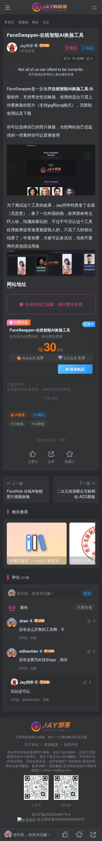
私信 (89, 48)
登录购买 (77, 369)
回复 (33, 637)
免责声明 (71, 744)
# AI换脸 (17, 423)
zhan (23, 620)
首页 (10, 22)
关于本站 (31, 744)
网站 (35, 22)
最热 (24, 607)
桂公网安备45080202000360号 (60, 819)
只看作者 (84, 607)
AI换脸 (20, 414)
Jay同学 (26, 45)
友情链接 (51, 744)
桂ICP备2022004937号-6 (51, 814)
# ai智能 (38, 423)
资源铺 (23, 22)
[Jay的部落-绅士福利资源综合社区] (51, 726)
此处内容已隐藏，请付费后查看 (52, 304)
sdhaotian (28, 651)
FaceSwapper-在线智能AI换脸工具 (45, 34)
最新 (12, 607)
